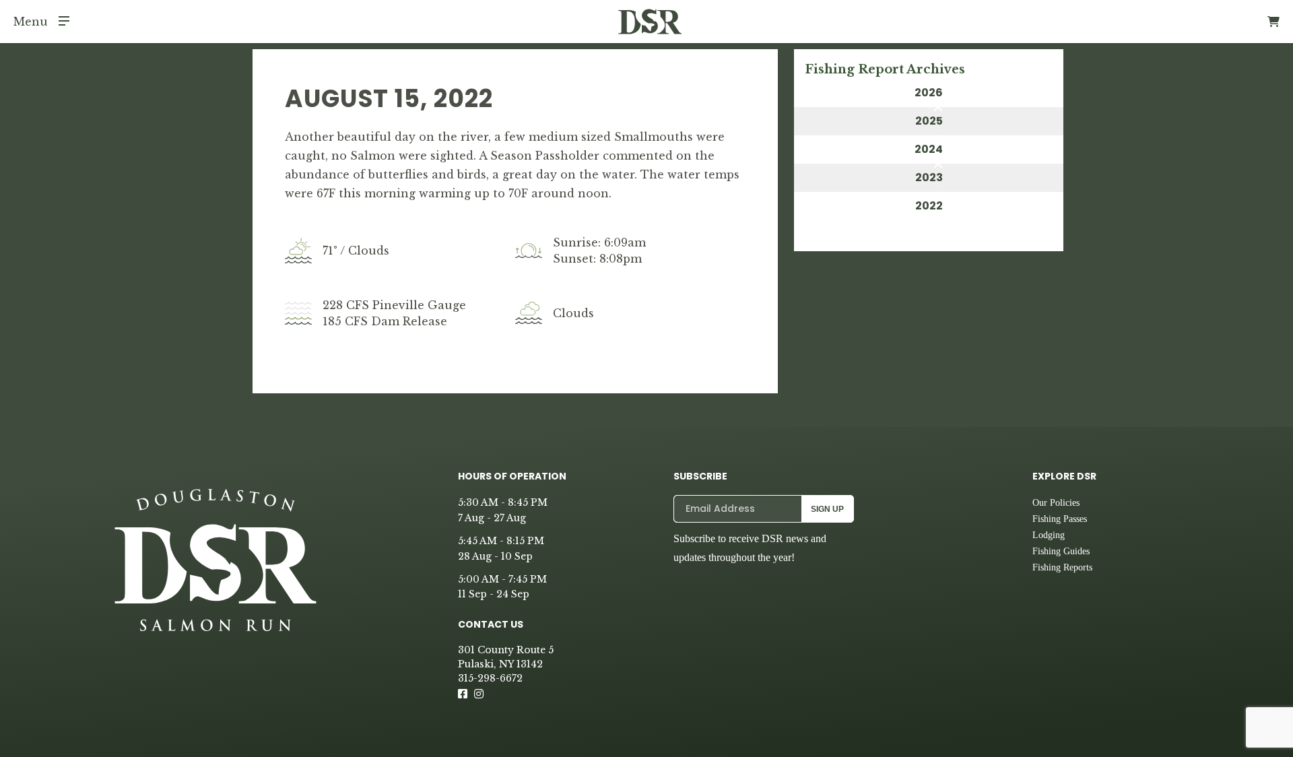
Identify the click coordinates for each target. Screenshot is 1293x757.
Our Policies (1056, 503)
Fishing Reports (1062, 567)
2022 (929, 205)
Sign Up (827, 509)
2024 (929, 149)
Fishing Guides (1061, 551)
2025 (929, 121)
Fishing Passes (1059, 519)
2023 (929, 177)
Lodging (1048, 535)
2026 (929, 92)
